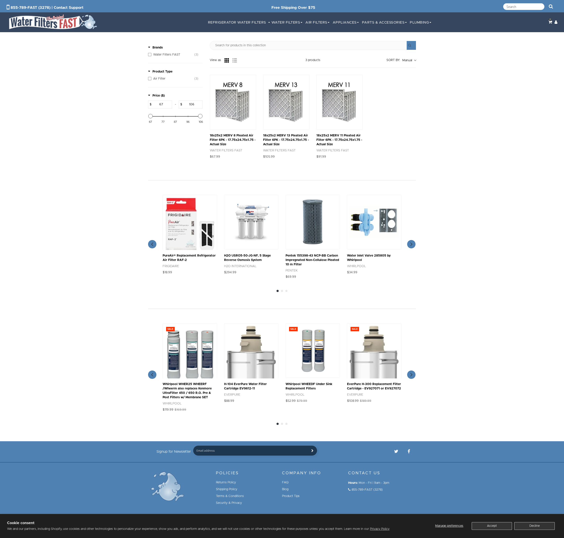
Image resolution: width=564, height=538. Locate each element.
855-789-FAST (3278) (30, 7)
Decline (534, 525)
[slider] (150, 116)
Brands (157, 47)
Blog (285, 489)
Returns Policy (226, 482)
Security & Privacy (229, 502)
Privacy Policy (380, 529)
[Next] (411, 244)
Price (158, 95)
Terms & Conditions (230, 496)
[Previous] (152, 244)
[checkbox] (174, 54)
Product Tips (291, 496)
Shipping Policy (226, 489)
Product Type (162, 71)
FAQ (285, 482)
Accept (492, 525)
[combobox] (523, 6)
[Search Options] (411, 45)
